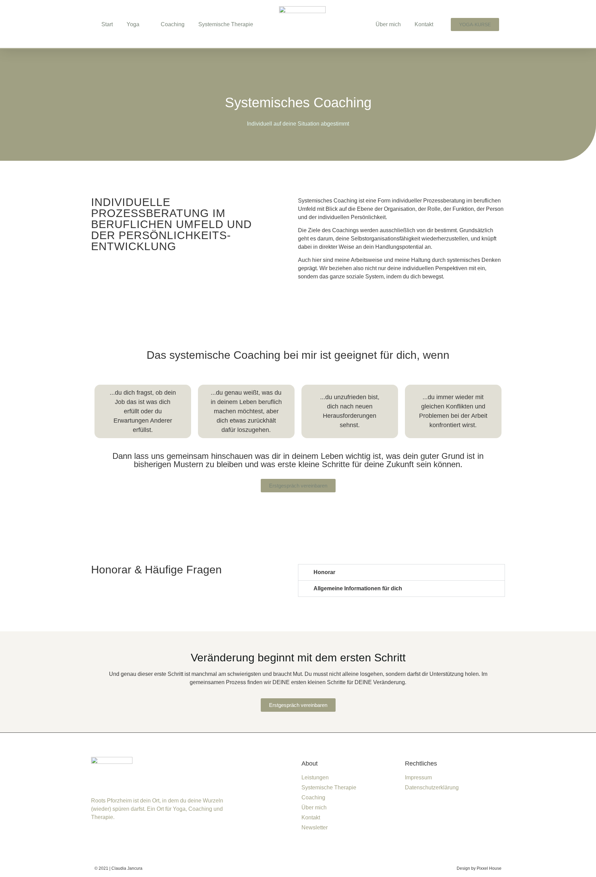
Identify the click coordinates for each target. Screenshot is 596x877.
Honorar (324, 572)
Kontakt (424, 24)
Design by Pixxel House (479, 868)
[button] (401, 572)
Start (107, 24)
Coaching (173, 24)
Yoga (133, 24)
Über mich (388, 24)
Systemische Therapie (225, 24)
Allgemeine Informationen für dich (358, 588)
